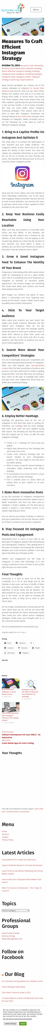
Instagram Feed (8, 74)
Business (5, 68)
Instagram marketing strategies (29, 74)
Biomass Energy (8, 936)
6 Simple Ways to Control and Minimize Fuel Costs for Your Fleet (22, 999)
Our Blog (14, 974)
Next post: (18, 741)
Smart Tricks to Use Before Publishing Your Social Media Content (22, 872)
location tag (14, 80)
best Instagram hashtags (31, 68)
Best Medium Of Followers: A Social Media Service (9, 692)
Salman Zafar (28, 65)
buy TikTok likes (24, 116)
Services (5, 834)
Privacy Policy (7, 840)
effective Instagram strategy (19, 71)
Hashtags (36, 71)
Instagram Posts (8, 77)
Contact (5, 837)
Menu (36, 9)
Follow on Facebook (13, 954)
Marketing (39, 65)
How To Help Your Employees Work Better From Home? (21, 880)
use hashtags (17, 426)
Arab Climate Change (10, 933)
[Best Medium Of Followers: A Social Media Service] (10, 683)
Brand (4, 71)
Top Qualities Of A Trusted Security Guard (19, 860)
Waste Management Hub (12, 939)
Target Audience (26, 80)
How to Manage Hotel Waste (13, 987)
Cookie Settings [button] (10, 1024)
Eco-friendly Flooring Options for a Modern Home (22, 981)
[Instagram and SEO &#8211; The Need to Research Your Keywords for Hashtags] (30, 683)
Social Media (15, 68)
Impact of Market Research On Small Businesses (22, 865)
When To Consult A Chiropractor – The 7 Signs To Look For (22, 889)
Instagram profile (23, 77)
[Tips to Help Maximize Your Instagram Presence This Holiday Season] (10, 707)
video (35, 91)
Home (4, 831)
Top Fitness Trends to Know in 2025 (16, 992)
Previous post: (21, 735)
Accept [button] (23, 1024)
